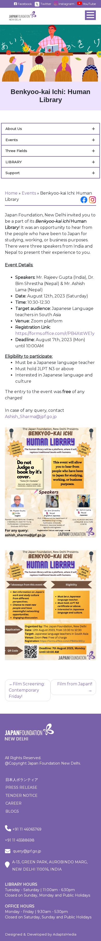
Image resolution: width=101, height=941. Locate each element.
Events (11, 140)
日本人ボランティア (21, 779)
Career (13, 803)
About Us (13, 129)
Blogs (12, 811)
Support (12, 173)
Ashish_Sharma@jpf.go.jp (31, 416)
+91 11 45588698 (19, 840)
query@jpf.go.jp (27, 851)
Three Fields (16, 151)
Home (11, 193)
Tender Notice (21, 795)
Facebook (24, 4)
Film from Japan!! (74, 683)
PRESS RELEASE (21, 787)
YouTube (89, 4)
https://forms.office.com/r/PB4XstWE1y (55, 333)
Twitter (45, 4)
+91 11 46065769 (26, 829)
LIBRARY (13, 162)
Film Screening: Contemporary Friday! (27, 690)
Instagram (66, 4)
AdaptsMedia (64, 934)
